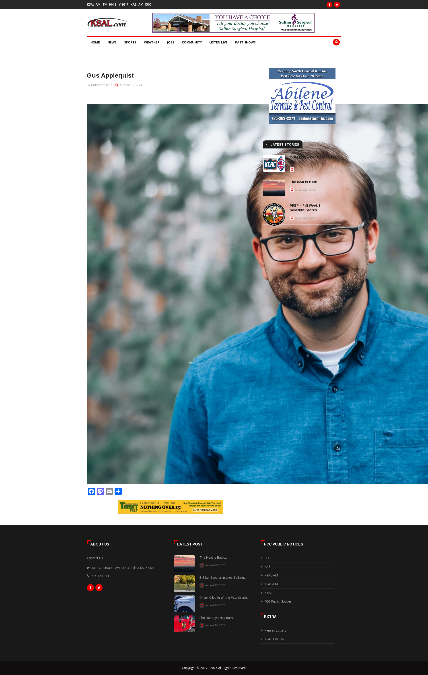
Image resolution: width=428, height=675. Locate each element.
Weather (151, 42)
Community (192, 42)
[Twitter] (337, 5)
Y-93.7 (123, 4)
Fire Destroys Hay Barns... (218, 617)
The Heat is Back (303, 182)
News (112, 42)
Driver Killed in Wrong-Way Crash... (224, 597)
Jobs (170, 42)
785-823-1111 (101, 576)
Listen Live (218, 42)
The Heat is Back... (213, 557)
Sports (130, 42)
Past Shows (245, 42)
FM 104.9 (109, 4)
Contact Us (95, 558)
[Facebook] (329, 5)
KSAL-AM (94, 4)
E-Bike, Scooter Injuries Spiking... (223, 577)
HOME (95, 42)
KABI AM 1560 (141, 4)
